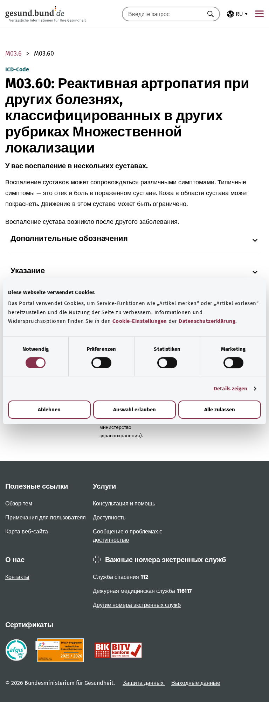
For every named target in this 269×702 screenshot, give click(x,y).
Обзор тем (18, 503)
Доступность (109, 517)
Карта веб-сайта (26, 531)
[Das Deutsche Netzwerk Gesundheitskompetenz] (61, 650)
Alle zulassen (219, 409)
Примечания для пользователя (45, 517)
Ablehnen (49, 409)
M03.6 (13, 53)
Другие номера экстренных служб (137, 605)
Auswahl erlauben (134, 409)
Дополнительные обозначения (69, 238)
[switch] (101, 362)
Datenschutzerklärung (207, 321)
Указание (28, 270)
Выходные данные (195, 683)
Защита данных (144, 683)
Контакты (17, 577)
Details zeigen (230, 388)
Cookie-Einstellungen (139, 321)
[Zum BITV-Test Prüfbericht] (118, 650)
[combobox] (162, 14)
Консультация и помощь (124, 503)
